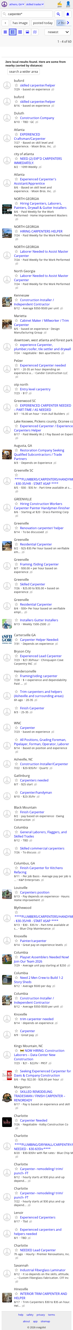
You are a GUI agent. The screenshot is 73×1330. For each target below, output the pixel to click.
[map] (35, 32)
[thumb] (12, 32)
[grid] (20, 32)
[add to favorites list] (16, 85)
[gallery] (27, 32)
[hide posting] (53, 89)
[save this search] (67, 14)
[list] (5, 32)
